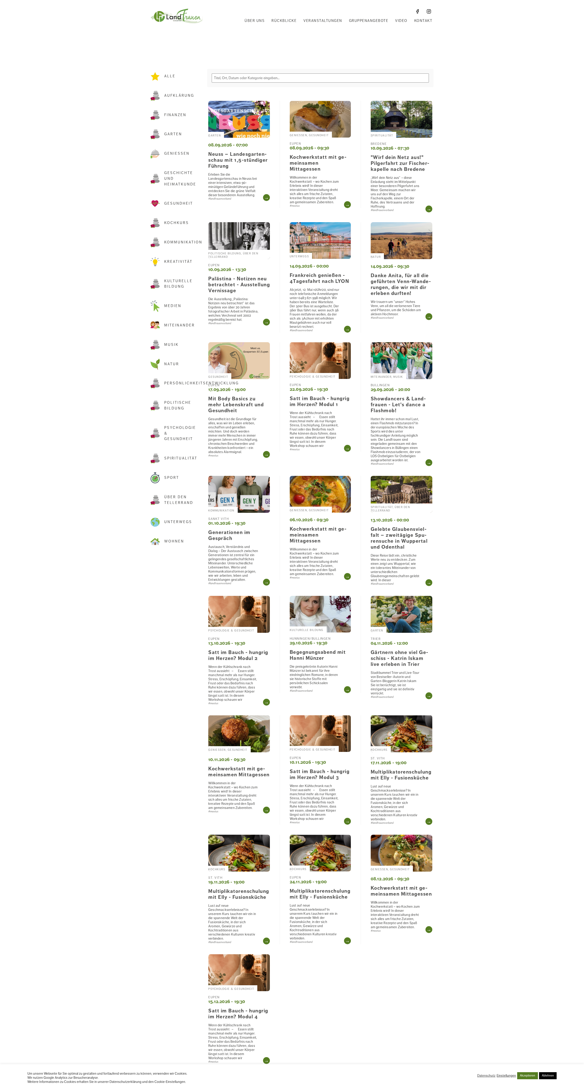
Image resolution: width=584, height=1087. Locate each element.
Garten (173, 134)
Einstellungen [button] (506, 1076)
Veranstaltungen (322, 20)
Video (401, 20)
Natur (171, 364)
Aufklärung (179, 95)
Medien (172, 306)
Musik (171, 344)
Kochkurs (176, 223)
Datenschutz (486, 1076)
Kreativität (178, 261)
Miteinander (179, 325)
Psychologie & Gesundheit (180, 433)
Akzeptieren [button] (527, 1075)
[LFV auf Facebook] (417, 11)
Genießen (177, 153)
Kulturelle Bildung (178, 284)
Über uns (255, 20)
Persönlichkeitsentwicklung (181, 383)
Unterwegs (178, 522)
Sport (171, 477)
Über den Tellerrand (178, 500)
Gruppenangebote (368, 20)
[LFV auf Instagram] (429, 11)
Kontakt (423, 20)
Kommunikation (181, 242)
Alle (169, 76)
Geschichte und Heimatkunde (180, 179)
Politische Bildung (177, 405)
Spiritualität (180, 458)
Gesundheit (178, 203)
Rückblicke (284, 20)
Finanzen (175, 115)
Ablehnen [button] (548, 1075)
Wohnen (174, 541)
